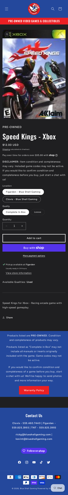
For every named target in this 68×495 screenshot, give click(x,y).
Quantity (6, 219)
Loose (39, 213)
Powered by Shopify (46, 488)
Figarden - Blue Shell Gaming (23, 191)
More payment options (34, 256)
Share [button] (9, 317)
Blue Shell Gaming (28, 488)
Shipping (6, 149)
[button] (6, 8)
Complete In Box (16, 212)
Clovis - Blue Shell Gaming (21, 199)
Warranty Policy (34, 390)
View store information (19, 273)
